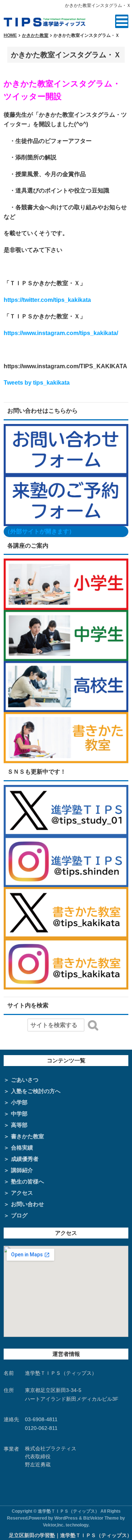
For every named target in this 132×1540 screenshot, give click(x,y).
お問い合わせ (27, 1204)
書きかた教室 (27, 1136)
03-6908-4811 (41, 1419)
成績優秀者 (24, 1159)
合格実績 (22, 1147)
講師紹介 (22, 1170)
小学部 (19, 1102)
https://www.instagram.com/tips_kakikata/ (61, 333)
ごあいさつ (24, 1080)
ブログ (19, 1215)
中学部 (19, 1114)
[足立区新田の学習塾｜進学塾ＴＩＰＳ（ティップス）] (44, 20)
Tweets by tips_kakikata (37, 383)
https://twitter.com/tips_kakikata (47, 300)
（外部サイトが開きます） (39, 531)
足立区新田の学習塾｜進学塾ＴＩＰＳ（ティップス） (70, 1535)
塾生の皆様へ (27, 1181)
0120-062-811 (41, 1428)
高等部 (19, 1125)
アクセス (22, 1193)
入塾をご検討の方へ (35, 1091)
